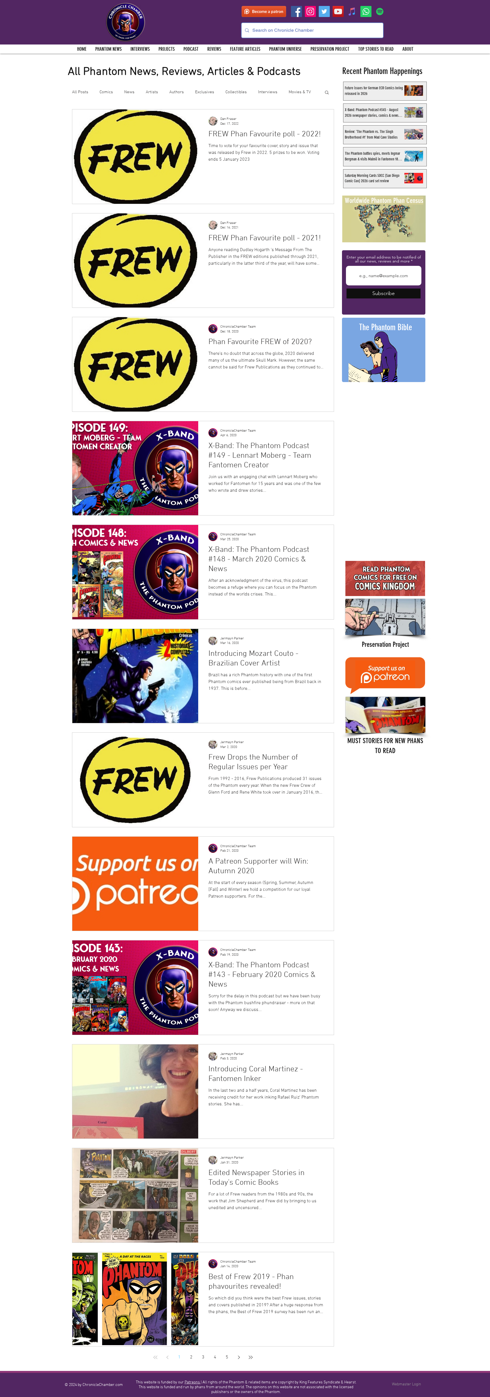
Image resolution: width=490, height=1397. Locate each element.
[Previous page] (167, 1357)
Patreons (193, 1382)
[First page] (155, 1357)
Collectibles (236, 92)
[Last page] (251, 1357)
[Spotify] (379, 11)
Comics (106, 92)
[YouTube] (338, 11)
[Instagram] (310, 11)
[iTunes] (352, 11)
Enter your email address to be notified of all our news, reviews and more (384, 259)
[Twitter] (324, 11)
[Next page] (239, 1357)
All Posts (80, 92)
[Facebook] (296, 11)
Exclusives (204, 92)
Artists (152, 92)
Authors (176, 92)
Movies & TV (300, 92)
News (129, 92)
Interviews (267, 92)
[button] (166, 49)
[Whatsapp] (365, 11)
